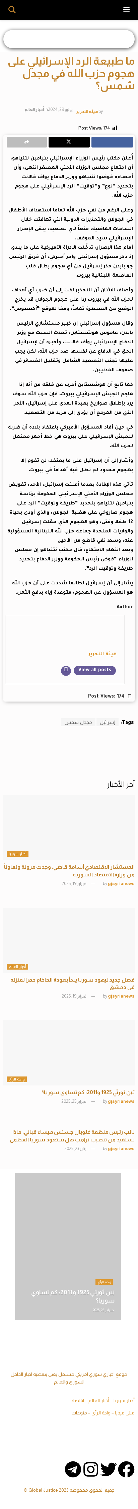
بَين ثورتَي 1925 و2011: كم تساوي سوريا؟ (88, 1092)
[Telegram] (73, 1469)
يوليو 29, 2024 (60, 109)
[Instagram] (90, 1469)
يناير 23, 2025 (75, 1148)
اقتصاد (77, 1400)
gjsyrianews (121, 883)
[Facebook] (126, 1469)
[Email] (66, 671)
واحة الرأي (17, 1079)
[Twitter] (108, 1469)
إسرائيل (107, 722)
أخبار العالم (34, 109)
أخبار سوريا (17, 854)
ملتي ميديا (125, 1412)
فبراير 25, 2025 (74, 1101)
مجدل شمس (78, 722)
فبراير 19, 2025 (74, 883)
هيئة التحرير (87, 111)
